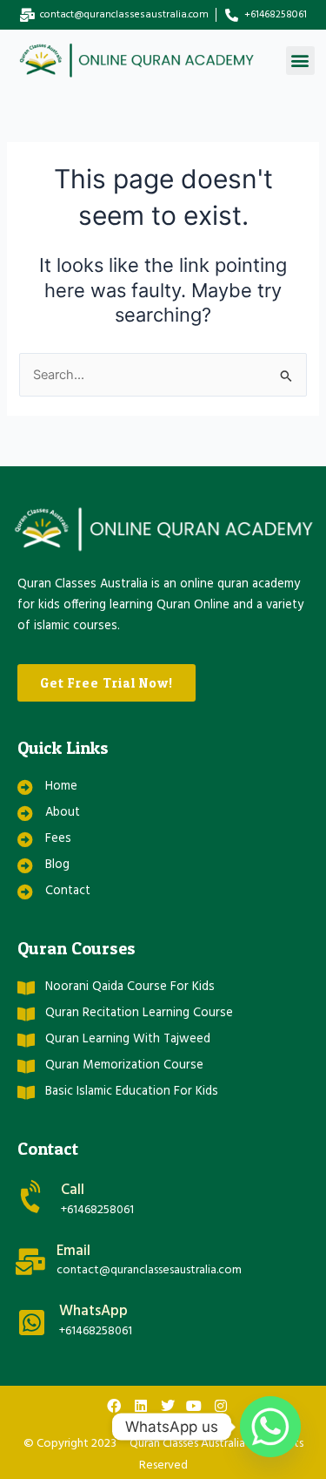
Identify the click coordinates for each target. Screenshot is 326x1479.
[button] (300, 60)
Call (72, 1190)
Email (73, 1251)
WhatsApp (93, 1311)
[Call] (32, 1197)
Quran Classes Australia (187, 1444)
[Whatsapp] (270, 1426)
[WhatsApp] (31, 1322)
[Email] (30, 1262)
